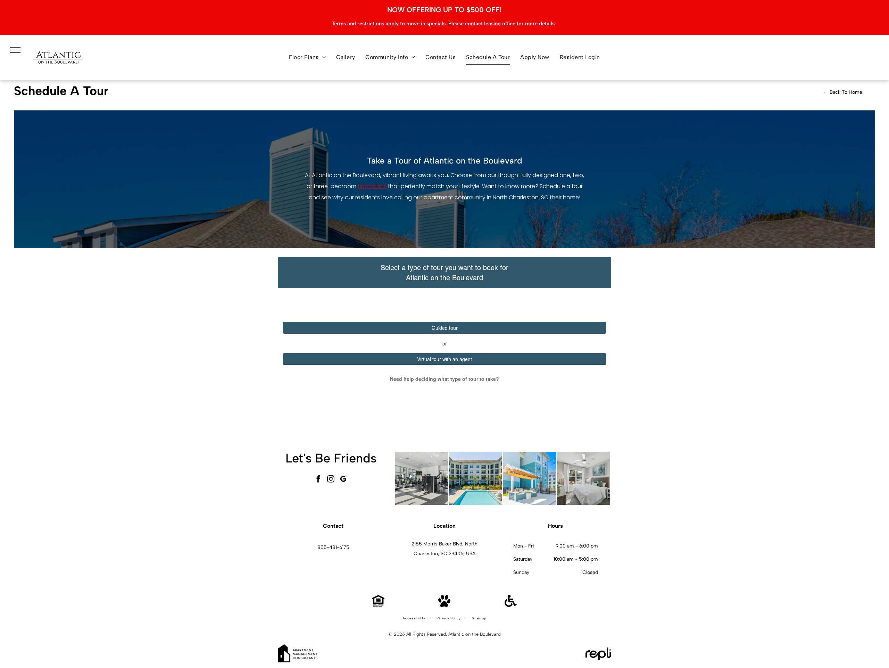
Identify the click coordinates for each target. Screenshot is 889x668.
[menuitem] (307, 57)
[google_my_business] (343, 479)
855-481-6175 (333, 547)
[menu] (15, 50)
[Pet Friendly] (444, 605)
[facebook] (318, 479)
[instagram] (331, 479)
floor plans (372, 186)
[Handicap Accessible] (511, 605)
